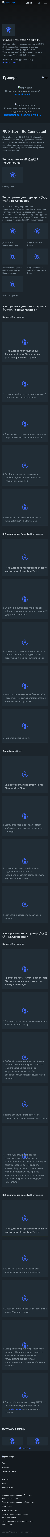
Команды (5, 1479)
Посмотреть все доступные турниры (22, 115)
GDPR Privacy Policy (9, 1510)
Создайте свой (9, 62)
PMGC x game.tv (8, 1487)
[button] (20, 1448)
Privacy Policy (7, 1506)
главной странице (14, 1409)
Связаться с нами (9, 1471)
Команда (5, 1467)
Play (3, 1463)
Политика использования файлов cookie (18, 1502)
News (4, 1483)
